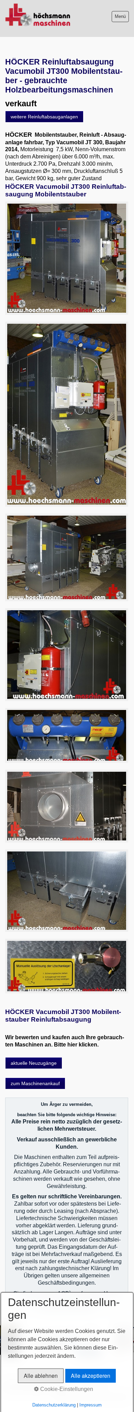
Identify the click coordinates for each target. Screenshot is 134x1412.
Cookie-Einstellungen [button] (66, 1389)
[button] (44, 117)
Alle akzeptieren (90, 1376)
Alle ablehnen (41, 1376)
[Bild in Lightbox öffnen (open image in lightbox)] (66, 258)
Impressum (90, 1405)
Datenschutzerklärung (54, 1405)
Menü (120, 16)
